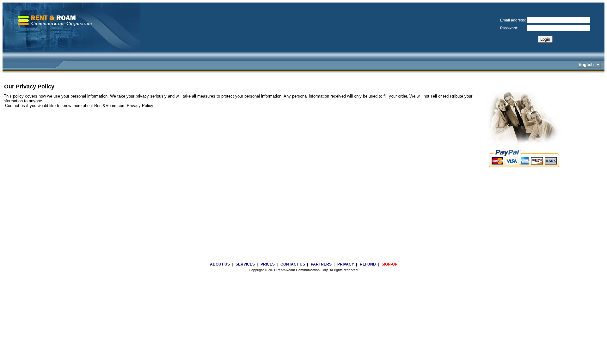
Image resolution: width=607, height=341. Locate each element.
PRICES (268, 264)
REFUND (368, 264)
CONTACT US (292, 264)
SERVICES (245, 264)
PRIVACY (345, 264)
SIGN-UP (389, 264)
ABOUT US (220, 264)
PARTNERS (321, 264)
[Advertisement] (303, 298)
